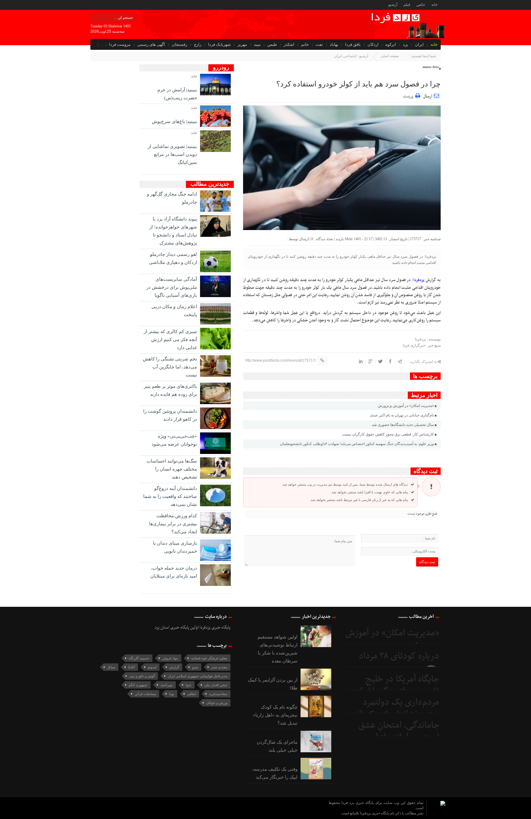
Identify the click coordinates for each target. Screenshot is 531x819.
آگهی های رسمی (151, 44)
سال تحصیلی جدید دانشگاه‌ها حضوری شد (403, 425)
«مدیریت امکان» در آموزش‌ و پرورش (406, 406)
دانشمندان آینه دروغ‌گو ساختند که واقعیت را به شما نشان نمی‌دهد (170, 496)
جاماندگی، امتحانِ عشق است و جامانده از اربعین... (392, 731)
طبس (272, 44)
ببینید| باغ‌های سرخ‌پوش (174, 121)
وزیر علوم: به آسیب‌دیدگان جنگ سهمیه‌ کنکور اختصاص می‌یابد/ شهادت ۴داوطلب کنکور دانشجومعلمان (357, 444)
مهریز (242, 44)
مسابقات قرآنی (145, 694)
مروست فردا (120, 44)
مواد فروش (170, 658)
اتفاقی (191, 694)
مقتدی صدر (219, 667)
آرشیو (392, 4)
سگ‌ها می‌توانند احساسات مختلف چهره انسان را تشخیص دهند (172, 469)
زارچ (197, 44)
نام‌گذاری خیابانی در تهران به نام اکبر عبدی (402, 415)
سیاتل (111, 667)
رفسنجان (179, 44)
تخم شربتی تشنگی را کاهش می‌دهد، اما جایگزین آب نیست (170, 366)
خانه (434, 4)
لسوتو (152, 667)
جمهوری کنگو (138, 685)
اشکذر (289, 44)
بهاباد (334, 44)
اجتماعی (350, 56)
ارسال (427, 96)
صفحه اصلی (389, 56)
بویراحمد (166, 685)
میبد (257, 44)
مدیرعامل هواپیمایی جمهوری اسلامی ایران (197, 676)
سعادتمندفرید (218, 694)
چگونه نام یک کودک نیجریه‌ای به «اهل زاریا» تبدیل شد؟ (275, 715)
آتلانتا (131, 667)
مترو (195, 667)
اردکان (373, 44)
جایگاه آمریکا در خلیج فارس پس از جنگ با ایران (397, 685)
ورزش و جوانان (216, 703)
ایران (419, 44)
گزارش (174, 667)
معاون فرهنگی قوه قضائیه (209, 658)
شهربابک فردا (219, 44)
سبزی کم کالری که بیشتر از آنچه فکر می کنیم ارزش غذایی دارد (170, 339)
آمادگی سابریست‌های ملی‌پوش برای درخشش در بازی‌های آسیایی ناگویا (171, 287)
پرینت (409, 95)
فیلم (406, 4)
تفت (319, 44)
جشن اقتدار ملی (215, 685)
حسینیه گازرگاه (139, 658)
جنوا (188, 685)
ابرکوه (390, 44)
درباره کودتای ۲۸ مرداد (399, 656)
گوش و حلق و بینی (142, 676)
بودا (171, 694)
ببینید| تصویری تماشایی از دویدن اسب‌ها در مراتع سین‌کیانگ (172, 154)
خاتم (305, 44)
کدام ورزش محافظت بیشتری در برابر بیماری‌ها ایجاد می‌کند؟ (173, 523)
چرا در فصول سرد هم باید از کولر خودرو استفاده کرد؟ (358, 84)
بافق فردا (353, 44)
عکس (420, 4)
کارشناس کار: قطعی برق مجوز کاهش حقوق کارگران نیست (388, 434)
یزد (405, 44)
